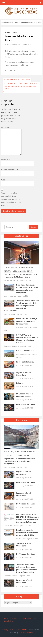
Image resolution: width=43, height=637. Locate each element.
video (15, 32)
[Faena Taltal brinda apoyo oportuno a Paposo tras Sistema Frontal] (9, 321)
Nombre (5, 159)
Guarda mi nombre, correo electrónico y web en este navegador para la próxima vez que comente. (11, 199)
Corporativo (8, 267)
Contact (18, 618)
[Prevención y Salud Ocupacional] (9, 583)
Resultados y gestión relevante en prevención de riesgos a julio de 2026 (27, 532)
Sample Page (9, 621)
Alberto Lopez (21, 539)
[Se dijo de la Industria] (9, 364)
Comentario (6, 127)
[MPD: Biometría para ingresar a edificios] (9, 396)
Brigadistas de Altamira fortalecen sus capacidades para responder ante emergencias (19, 461)
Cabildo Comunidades (25, 351)
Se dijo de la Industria (25, 362)
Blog (13, 618)
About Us (7, 618)
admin (18, 365)
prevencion (8, 455)
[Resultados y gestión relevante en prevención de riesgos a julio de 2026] (9, 532)
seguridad (18, 455)
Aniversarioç (9, 452)
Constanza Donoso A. (11, 346)
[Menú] (3, 2)
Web (3, 180)
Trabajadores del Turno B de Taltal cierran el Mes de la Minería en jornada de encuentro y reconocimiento (21, 305)
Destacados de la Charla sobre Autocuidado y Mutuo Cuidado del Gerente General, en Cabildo (21, 86)
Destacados (20, 267)
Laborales (20, 383)
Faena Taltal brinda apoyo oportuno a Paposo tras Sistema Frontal (26, 321)
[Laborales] (9, 386)
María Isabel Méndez (12, 44)
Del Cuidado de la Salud (25, 404)
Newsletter (31, 618)
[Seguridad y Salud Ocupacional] (9, 375)
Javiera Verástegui (10, 296)
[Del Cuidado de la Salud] (9, 407)
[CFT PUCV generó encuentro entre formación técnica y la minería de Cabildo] (9, 337)
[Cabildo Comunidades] (9, 353)
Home (24, 618)
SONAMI (30, 271)
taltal (26, 455)
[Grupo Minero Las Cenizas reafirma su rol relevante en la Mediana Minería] (21, 252)
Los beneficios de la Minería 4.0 (18, 80)
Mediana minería (19, 271)
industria (7, 271)
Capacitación (20, 452)
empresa (8, 32)
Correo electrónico (9, 169)
